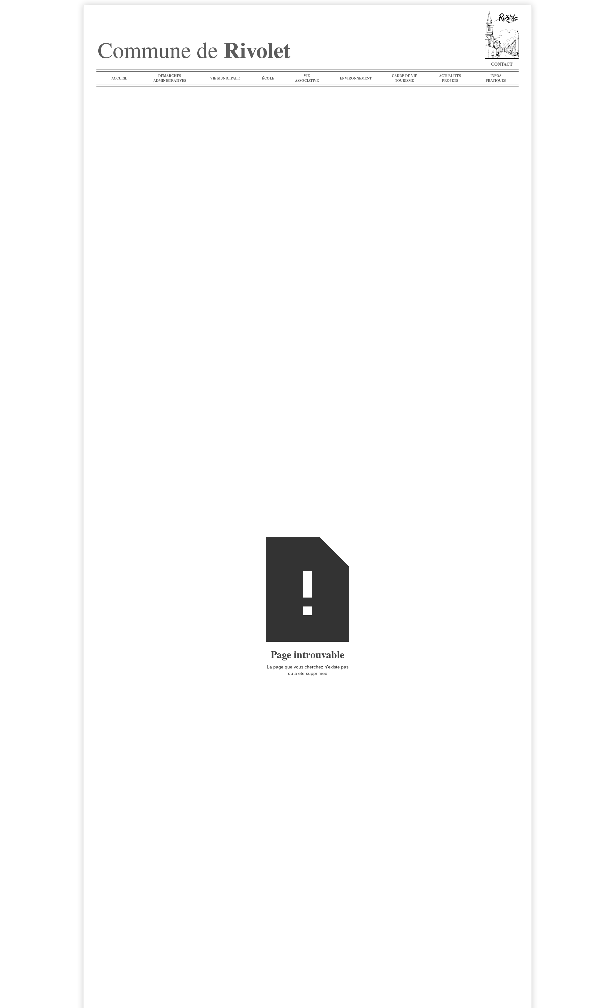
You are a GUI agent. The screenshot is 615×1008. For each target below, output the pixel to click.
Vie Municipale (225, 78)
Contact (501, 64)
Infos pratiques (496, 78)
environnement (356, 78)
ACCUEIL (119, 78)
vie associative (307, 78)
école (268, 78)
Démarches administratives (169, 78)
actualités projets (450, 78)
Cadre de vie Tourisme (404, 78)
